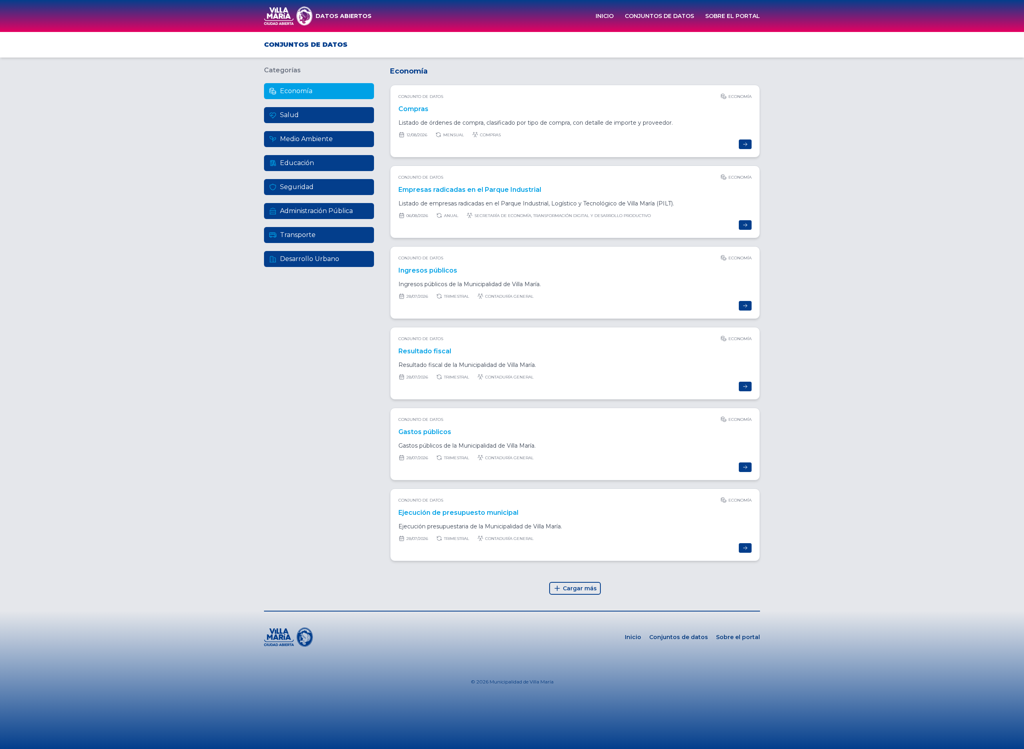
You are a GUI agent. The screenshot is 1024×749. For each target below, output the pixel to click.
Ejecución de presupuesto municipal (458, 512)
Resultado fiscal (424, 351)
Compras (413, 109)
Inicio (605, 16)
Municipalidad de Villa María (522, 682)
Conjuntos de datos (659, 16)
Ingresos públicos (427, 270)
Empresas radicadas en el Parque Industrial (469, 189)
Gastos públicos (424, 432)
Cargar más (580, 588)
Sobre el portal (732, 16)
